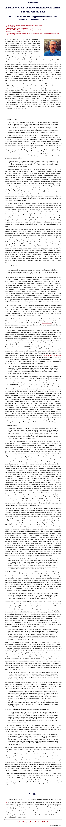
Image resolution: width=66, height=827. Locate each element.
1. (6, 799)
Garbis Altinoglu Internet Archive (28, 822)
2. (6, 802)
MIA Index (46, 822)
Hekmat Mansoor (46, 323)
